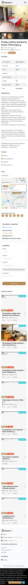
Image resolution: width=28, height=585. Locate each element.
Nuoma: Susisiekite (16, 193)
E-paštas (5, 262)
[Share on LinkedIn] (14, 215)
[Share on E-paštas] (22, 215)
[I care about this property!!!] (25, 313)
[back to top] (23, 582)
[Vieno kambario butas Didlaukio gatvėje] (14, 475)
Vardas (4, 249)
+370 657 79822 (7, 233)
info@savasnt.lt (12, 540)
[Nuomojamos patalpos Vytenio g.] (14, 446)
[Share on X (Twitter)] (6, 215)
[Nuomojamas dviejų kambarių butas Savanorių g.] (14, 332)
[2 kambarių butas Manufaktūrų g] (14, 505)
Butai (17, 66)
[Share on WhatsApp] (18, 215)
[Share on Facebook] (3, 215)
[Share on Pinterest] (10, 215)
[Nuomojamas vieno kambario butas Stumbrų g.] (14, 419)
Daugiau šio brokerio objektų (12, 238)
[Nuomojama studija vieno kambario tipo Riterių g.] (14, 302)
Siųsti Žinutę (14, 283)
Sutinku (3, 583)
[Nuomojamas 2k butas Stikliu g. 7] (14, 389)
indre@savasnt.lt (7, 236)
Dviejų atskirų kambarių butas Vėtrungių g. (17, 184)
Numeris (4, 255)
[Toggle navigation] (25, 2)
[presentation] (1, 36)
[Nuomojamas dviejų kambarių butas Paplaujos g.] (14, 359)
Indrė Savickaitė (7, 230)
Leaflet (25, 208)
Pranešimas (5, 273)
